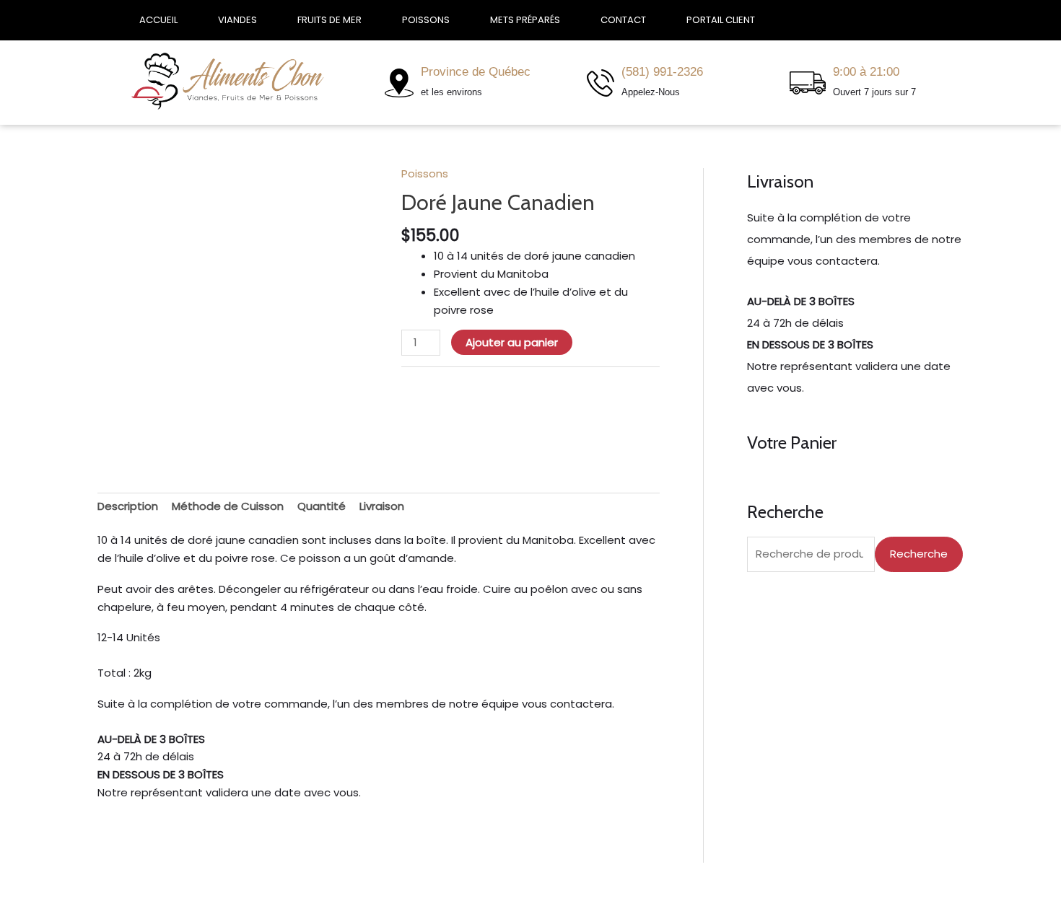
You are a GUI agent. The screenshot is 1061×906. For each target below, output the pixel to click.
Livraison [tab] (381, 506)
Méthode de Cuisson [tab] (228, 506)
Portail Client (720, 20)
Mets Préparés (525, 20)
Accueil (158, 20)
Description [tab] (127, 506)
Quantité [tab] (321, 506)
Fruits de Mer (329, 20)
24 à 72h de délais (145, 756)
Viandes (237, 20)
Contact (623, 20)
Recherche (919, 553)
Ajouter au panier (512, 342)
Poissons (426, 20)
